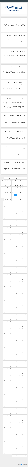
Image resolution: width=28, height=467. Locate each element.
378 (7, 281)
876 (25, 429)
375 (16, 281)
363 (4, 277)
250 (7, 244)
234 (7, 239)
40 (2, 185)
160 (13, 218)
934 (19, 446)
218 (7, 234)
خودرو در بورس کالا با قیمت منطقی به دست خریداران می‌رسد (14, 115)
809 (10, 408)
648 (13, 361)
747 (4, 389)
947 (4, 448)
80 (2, 194)
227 (4, 237)
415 (16, 293)
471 (16, 310)
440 (13, 300)
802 (7, 406)
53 (20, 190)
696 (13, 375)
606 (19, 350)
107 (4, 201)
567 (16, 338)
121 (10, 206)
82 (22, 197)
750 (19, 392)
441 (10, 300)
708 (25, 380)
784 (13, 401)
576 (13, 340)
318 (19, 265)
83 (20, 197)
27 (10, 183)
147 (4, 213)
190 (19, 227)
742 (19, 389)
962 (7, 453)
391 (16, 286)
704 (13, 378)
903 (16, 436)
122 (7, 206)
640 (13, 359)
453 (22, 305)
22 (22, 183)
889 (10, 432)
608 (13, 350)
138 (7, 211)
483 (4, 312)
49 (5, 187)
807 (16, 408)
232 (13, 239)
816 (13, 411)
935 (16, 446)
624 (13, 354)
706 (7, 378)
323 (4, 265)
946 (7, 448)
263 (16, 248)
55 (15, 190)
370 (7, 279)
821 (22, 413)
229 (22, 239)
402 (7, 288)
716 (25, 382)
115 (4, 204)
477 (22, 312)
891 (4, 432)
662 (19, 366)
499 (4, 317)
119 (16, 206)
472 (13, 310)
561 (10, 335)
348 (25, 274)
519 (16, 324)
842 (7, 418)
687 (16, 373)
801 (10, 406)
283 (4, 253)
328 (13, 267)
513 (10, 321)
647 (16, 361)
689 (10, 373)
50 (2, 187)
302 (19, 260)
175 (16, 223)
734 (19, 387)
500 (25, 319)
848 (13, 420)
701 (22, 378)
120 (13, 206)
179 (4, 223)
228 (25, 239)
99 (5, 199)
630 (19, 357)
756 (25, 394)
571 (4, 338)
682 (7, 371)
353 (10, 274)
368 (13, 279)
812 (25, 411)
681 (10, 371)
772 (25, 399)
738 (7, 387)
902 (19, 436)
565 (22, 338)
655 (16, 364)
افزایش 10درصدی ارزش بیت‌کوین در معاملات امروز (15, 51)
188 (25, 227)
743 (16, 389)
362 (7, 277)
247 (16, 244)
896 (13, 434)
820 (25, 413)
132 (25, 211)
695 (16, 375)
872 (13, 427)
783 (16, 401)
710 (19, 380)
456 (13, 305)
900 (25, 436)
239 (16, 241)
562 (7, 335)
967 (16, 455)
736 (13, 387)
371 (4, 279)
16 (12, 180)
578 (7, 340)
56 (12, 190)
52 (22, 190)
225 (10, 237)
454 (19, 305)
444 (25, 303)
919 (16, 441)
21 (25, 183)
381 (22, 284)
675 (4, 368)
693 (22, 375)
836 (25, 418)
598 (19, 347)
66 (12, 192)
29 (5, 183)
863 (16, 425)
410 (7, 291)
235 (4, 239)
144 (13, 213)
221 (22, 237)
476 (25, 312)
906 (7, 436)
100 (25, 201)
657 (10, 364)
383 (16, 284)
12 (22, 180)
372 (25, 281)
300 (25, 260)
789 (22, 404)
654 (19, 364)
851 (4, 420)
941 (22, 448)
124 (25, 209)
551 (16, 333)
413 (22, 293)
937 (10, 446)
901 (22, 436)
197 (22, 230)
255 (16, 246)
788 (25, 404)
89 (5, 197)
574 (19, 340)
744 (13, 389)
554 (7, 333)
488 (13, 314)
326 (19, 267)
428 (25, 298)
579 (4, 340)
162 (7, 218)
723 (4, 382)
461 (22, 307)
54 (17, 190)
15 (15, 180)
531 (4, 326)
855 (16, 422)
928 (13, 444)
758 (19, 394)
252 (25, 246)
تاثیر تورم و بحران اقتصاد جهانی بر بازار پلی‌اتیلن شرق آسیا (14, 98)
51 (25, 190)
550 (19, 333)
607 (16, 350)
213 (22, 234)
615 (16, 352)
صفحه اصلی (22, 15)
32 (22, 185)
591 (16, 345)
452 (25, 305)
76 (12, 194)
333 (22, 270)
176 (13, 223)
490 (7, 314)
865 (10, 425)
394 (7, 286)
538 (7, 328)
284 (25, 256)
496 (13, 317)
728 (13, 385)
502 (19, 319)
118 (19, 206)
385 (10, 284)
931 (4, 444)
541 (22, 331)
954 (7, 451)
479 (16, 312)
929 (10, 444)
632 (13, 357)
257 (10, 246)
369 (10, 279)
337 (10, 270)
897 (10, 434)
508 (25, 321)
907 (4, 436)
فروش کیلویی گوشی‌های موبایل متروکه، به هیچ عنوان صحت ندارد (14, 163)
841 (10, 418)
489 (10, 314)
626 (7, 354)
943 (16, 448)
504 (13, 319)
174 (19, 223)
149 (22, 216)
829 (22, 415)
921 (10, 441)
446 (19, 303)
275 (4, 251)
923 (4, 441)
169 (10, 220)
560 (13, 335)
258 (7, 246)
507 (4, 319)
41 (25, 187)
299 (4, 258)
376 (13, 281)
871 (16, 427)
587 (4, 342)
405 (22, 291)
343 (16, 272)
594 (7, 345)
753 (10, 392)
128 (13, 209)
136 (13, 211)
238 (19, 241)
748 (25, 392)
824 (13, 413)
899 (4, 434)
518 (19, 324)
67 (10, 192)
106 (7, 201)
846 (19, 420)
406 (19, 291)
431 (16, 298)
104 (13, 201)
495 (16, 317)
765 (22, 397)
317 (22, 265)
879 (16, 429)
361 (10, 277)
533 (22, 328)
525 (22, 326)
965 (22, 455)
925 (22, 444)
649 (10, 361)
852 (25, 422)
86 (12, 197)
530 (7, 326)
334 (19, 270)
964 (25, 455)
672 (13, 368)
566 (19, 338)
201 (10, 230)
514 (7, 321)
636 (25, 359)
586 (7, 342)
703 (16, 378)
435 (4, 298)
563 (4, 335)
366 (19, 279)
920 (13, 441)
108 (25, 204)
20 (2, 180)
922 (7, 441)
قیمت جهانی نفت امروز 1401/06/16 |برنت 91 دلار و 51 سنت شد (14, 147)
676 (25, 371)
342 (19, 272)
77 (10, 194)
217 (10, 234)
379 (4, 281)
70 (2, 192)
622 (19, 354)
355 (4, 274)
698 (7, 375)
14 (17, 180)
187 (4, 225)
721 (10, 382)
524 (25, 326)
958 (19, 453)
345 (10, 272)
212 (25, 234)
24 (17, 183)
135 (16, 211)
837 (22, 418)
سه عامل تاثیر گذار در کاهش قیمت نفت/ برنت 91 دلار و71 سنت (14, 132)
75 (15, 194)
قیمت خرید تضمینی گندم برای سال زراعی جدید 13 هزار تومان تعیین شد (14, 83)
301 (22, 260)
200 (13, 230)
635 (4, 357)
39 (5, 185)
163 (4, 218)
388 (25, 286)
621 (22, 354)
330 (7, 267)
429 (22, 298)
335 (16, 270)
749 (22, 392)
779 (4, 399)
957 (22, 453)
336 (13, 270)
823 (16, 413)
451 (4, 303)
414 (19, 293)
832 (13, 415)
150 (19, 216)
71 (25, 194)
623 (16, 354)
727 (16, 385)
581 (22, 342)
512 (13, 321)
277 (22, 253)
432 (13, 298)
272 (13, 251)
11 (25, 180)
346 (7, 272)
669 (22, 368)
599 (16, 347)
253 (22, 246)
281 (10, 253)
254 (19, 246)
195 (4, 227)
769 (10, 397)
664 (13, 366)
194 (7, 227)
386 (7, 284)
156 (25, 218)
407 (16, 291)
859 (4, 422)
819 (4, 411)
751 (16, 392)
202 (7, 230)
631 (16, 357)
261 (22, 248)
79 (5, 194)
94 (17, 199)
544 (13, 331)
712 (13, 380)
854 (19, 422)
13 (20, 180)
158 (19, 218)
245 (22, 244)
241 (10, 241)
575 (16, 340)
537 (10, 328)
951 (16, 451)
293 (22, 258)
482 (7, 312)
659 (4, 364)
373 (22, 281)
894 (19, 434)
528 (13, 326)
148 (25, 216)
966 (19, 455)
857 (10, 422)
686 (19, 373)
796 (25, 406)
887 (16, 432)
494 (19, 317)
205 (22, 232)
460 (25, 307)
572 (25, 340)
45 (15, 187)
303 (16, 260)
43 (20, 187)
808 (13, 408)
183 (16, 225)
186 (7, 225)
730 (7, 385)
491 (4, 314)
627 (4, 354)
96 (12, 199)
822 (19, 413)
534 (19, 328)
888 (13, 432)
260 (25, 248)
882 (7, 429)
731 (4, 385)
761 (10, 394)
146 (7, 213)
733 (22, 387)
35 (15, 185)
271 (16, 251)
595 (4, 345)
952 (13, 451)
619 (4, 352)
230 (19, 239)
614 (19, 352)
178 (7, 223)
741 (22, 389)
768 (13, 397)
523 (4, 324)
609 (10, 350)
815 (16, 411)
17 (10, 180)
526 (19, 326)
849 (10, 420)
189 (22, 227)
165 (22, 220)
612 (25, 352)
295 (16, 258)
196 (25, 230)
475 (4, 310)
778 (7, 399)
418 (7, 293)
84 (17, 197)
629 (22, 357)
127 (16, 209)
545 (10, 331)
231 (16, 239)
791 (16, 404)
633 (10, 357)
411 (4, 291)
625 (10, 354)
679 (16, 371)
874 (7, 427)
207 (16, 232)
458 (7, 305)
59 (5, 190)
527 (16, 326)
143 (16, 213)
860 (25, 425)
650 (7, 361)
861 (22, 425)
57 (10, 190)
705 (10, 378)
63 (20, 192)
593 (10, 345)
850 (7, 420)
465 (10, 307)
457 (10, 305)
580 (25, 342)
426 (7, 295)
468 (25, 310)
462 (19, 307)
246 (19, 244)
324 (25, 267)
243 (4, 241)
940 (25, 448)
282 (7, 253)
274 (7, 251)
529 (10, 326)
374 (19, 281)
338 (7, 270)
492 (25, 317)
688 (13, 373)
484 (25, 314)
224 (13, 237)
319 (16, 265)
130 (7, 209)
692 (25, 375)
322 (7, 265)
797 (22, 406)
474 (7, 310)
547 (4, 331)
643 (4, 359)
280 (13, 253)
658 (7, 364)
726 (19, 385)
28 (7, 183)
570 (7, 338)
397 (22, 288)
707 (4, 378)
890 (7, 432)
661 (22, 366)
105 (10, 201)
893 (22, 434)
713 (10, 380)
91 (25, 199)
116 (25, 206)
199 (16, 230)
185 (10, 225)
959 (16, 453)
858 (7, 422)
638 (19, 359)
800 (13, 406)
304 (13, 260)
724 (25, 385)
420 (25, 295)
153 (10, 216)
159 (16, 218)
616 (13, 352)
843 (4, 418)
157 (22, 218)
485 (22, 314)
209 (10, 232)
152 (13, 216)
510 (19, 321)
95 (15, 199)
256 (13, 246)
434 (7, 298)
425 (10, 295)
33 (20, 185)
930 (7, 444)
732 (25, 387)
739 (4, 387)
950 (19, 451)
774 (19, 399)
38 (7, 185)
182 (19, 225)
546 (7, 331)
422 (19, 295)
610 (7, 350)
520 (13, 324)
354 (7, 274)
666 (7, 366)
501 (22, 319)
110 (19, 204)
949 (22, 451)
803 (4, 406)
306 (7, 260)
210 (7, 232)
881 (10, 429)
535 (16, 328)
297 (10, 258)
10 (4, 178)
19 (5, 180)
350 (19, 274)
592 (13, 345)
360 (13, 277)
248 (13, 244)
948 (25, 451)
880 (13, 429)
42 (22, 187)
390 (19, 286)
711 (16, 380)
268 (25, 251)
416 (13, 293)
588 (25, 345)
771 (4, 397)
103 (16, 201)
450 (7, 303)
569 (10, 338)
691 (4, 373)
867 (4, 425)
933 (22, 446)
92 (22, 199)
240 (13, 241)
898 (7, 434)
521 (10, 324)
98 (7, 199)
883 (4, 429)
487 (16, 314)
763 (4, 394)
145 (10, 213)
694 (19, 375)
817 (10, 411)
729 (10, 385)
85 (15, 197)
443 (4, 300)
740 (25, 389)
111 (16, 204)
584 (13, 342)
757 (22, 394)
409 (10, 291)
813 (22, 411)
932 (25, 446)
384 (13, 284)
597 (22, 347)
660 (25, 366)
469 (22, 310)
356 (25, 277)
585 (10, 342)
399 (16, 288)
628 (25, 357)
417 (10, 293)
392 (13, 286)
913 (10, 439)
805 (22, 408)
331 (4, 267)
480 (13, 312)
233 (10, 239)
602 (7, 347)
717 (22, 382)
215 (16, 234)
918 (19, 441)
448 (13, 303)
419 (4, 293)
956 (25, 453)
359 (16, 277)
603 (4, 347)
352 (13, 274)
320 (13, 265)
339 (4, 270)
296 (13, 258)
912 (13, 439)
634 (7, 357)
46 (12, 187)
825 (10, 413)
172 (25, 223)
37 (10, 185)
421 (22, 295)
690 (7, 373)
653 (22, 364)
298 (7, 258)
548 (25, 333)
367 (16, 279)
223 (16, 237)
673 (10, 368)
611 (4, 350)
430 (19, 298)
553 (10, 333)
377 (10, 281)
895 (16, 434)
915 (4, 439)
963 (4, 453)
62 (22, 192)
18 (7, 180)
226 (7, 237)
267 (4, 248)
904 (13, 436)
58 (7, 190)
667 (4, 366)
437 (22, 300)
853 (22, 422)
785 (10, 401)
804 (25, 408)
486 (19, 314)
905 (10, 436)
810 (7, 408)
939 (4, 446)
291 (4, 256)
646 (19, 361)
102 (19, 201)
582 (19, 342)
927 (16, 444)
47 (10, 187)
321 (10, 265)
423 (16, 295)
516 (25, 324)
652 (25, 364)
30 (2, 183)
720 (13, 382)
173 (22, 223)
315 (4, 263)
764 (25, 397)
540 (25, 331)
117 (22, 206)
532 (25, 328)
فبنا (21, 464)
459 (4, 305)
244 (25, 244)
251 (4, 244)
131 (4, 209)
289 (10, 256)
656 (13, 364)
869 (22, 427)
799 (16, 406)
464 (13, 307)
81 (25, 197)
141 (22, 213)
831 (16, 415)
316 (25, 265)
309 (22, 263)
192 (13, 227)
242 (7, 241)
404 (25, 291)
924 (25, 444)
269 (22, 251)
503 (16, 319)
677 (22, 371)
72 (22, 194)
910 (19, 439)
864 (13, 425)
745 (10, 389)
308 (25, 263)
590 (19, 345)
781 (22, 401)
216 (13, 234)
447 (16, 303)
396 (25, 288)
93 (20, 199)
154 (7, 216)
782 (19, 401)
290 (7, 256)
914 (7, 439)
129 (10, 209)
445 (22, 303)
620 (25, 354)
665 (10, 366)
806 (19, 408)
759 (16, 394)
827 (4, 413)
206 (19, 232)
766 (19, 397)
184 (13, 225)
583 (16, 342)
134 (19, 211)
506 (7, 319)
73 (20, 194)
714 (7, 380)
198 (19, 230)
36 (12, 185)
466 (7, 307)
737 (10, 387)
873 (10, 427)
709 (22, 380)
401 (10, 288)
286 (19, 256)
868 (25, 427)
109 (22, 204)
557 (22, 335)
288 (13, 256)
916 (25, 441)
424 (13, 295)
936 (13, 446)
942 (19, 448)
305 (10, 260)
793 (10, 404)
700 (25, 378)
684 (25, 373)
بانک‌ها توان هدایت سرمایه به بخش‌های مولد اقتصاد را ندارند (14, 67)
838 (19, 418)
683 (4, 371)
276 (25, 253)
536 (13, 328)
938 (7, 446)
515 (4, 321)
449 (10, 303)
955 (4, 451)
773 (22, 399)
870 (19, 427)
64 (17, 192)
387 (4, 284)
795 (4, 404)
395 (4, 286)
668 (25, 368)
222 (19, 237)
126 (19, 209)
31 (25, 185)
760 (13, 394)
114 (7, 204)
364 (25, 279)
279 (16, 253)
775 (16, 399)
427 (4, 295)
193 (10, 227)
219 (4, 234)
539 (4, 328)
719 (16, 382)
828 (25, 415)
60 (2, 190)
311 (16, 263)
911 (16, 439)
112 (13, 204)
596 (25, 347)
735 (16, 387)
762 (7, 394)
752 (13, 392)
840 (13, 418)
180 (25, 225)
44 (17, 187)
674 (7, 368)
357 (22, 277)
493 (22, 317)
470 (19, 310)
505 (10, 319)
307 (4, 260)
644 (25, 361)
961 (10, 453)
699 (4, 375)
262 (19, 248)
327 (16, 267)
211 (4, 232)
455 (16, 305)
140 (25, 213)
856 (13, 422)
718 (19, 382)
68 (7, 192)
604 (25, 350)
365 (22, 279)
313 (10, 263)
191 (16, 227)
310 (19, 263)
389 (22, 286)
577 (10, 340)
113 (10, 204)
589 (22, 345)
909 (22, 439)
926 (19, 444)
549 (22, 333)
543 (16, 331)
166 (19, 220)
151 (16, 216)
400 (13, 288)
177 (10, 223)
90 (2, 197)
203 (4, 230)
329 (10, 267)
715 (4, 380)
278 (19, 253)
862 (19, 425)
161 (10, 218)
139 (4, 211)
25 (15, 183)
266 (7, 248)
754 (7, 392)
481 (10, 312)
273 (10, 251)
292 (25, 258)
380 (25, 284)
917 (22, 441)
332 (25, 270)
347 (4, 272)
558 (19, 335)
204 (25, 232)
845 (22, 420)
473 (10, 310)
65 (15, 192)
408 (13, 291)
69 (5, 192)
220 (25, 237)
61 (25, 192)
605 (22, 350)
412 (25, 293)
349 (22, 274)
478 (19, 312)
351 (16, 274)
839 (16, 418)
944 (13, 448)
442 (7, 300)
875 (4, 427)
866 (7, 425)
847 (16, 420)
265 (10, 248)
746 (7, 389)
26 (12, 183)
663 (16, 366)
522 (7, 324)
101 (22, 201)
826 (7, 413)
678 (19, 371)
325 (22, 267)
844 (25, 420)
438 (19, 300)
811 (4, 408)
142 (19, 213)
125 (22, 209)
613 (22, 352)
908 (25, 439)
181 (22, 225)
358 (19, 277)
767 (16, 397)
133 (22, 211)
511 (16, 321)
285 (22, 256)
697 (10, 375)
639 (16, 359)
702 (19, 378)
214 (19, 234)
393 (10, 286)
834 (7, 415)
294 (19, 258)
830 (19, 415)
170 (7, 220)
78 (7, 194)
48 (7, 187)
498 (7, 317)
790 (19, 404)
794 (7, 404)
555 (4, 333)
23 (20, 183)
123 (4, 206)
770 (7, 397)
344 (13, 272)
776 (13, 399)
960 (13, 453)
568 (13, 338)
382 (19, 284)
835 (4, 415)
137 (10, 211)
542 (19, 331)
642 (7, 359)
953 (10, 451)
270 (19, 251)
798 (19, 406)
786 (7, 401)
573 (22, 340)
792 (13, 404)
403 (4, 288)
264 (13, 248)
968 (13, 455)
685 (22, 373)
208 (13, 232)
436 (25, 300)
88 (7, 197)
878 (19, 429)
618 (7, 352)
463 (16, 307)
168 (13, 220)
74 (17, 194)
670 (19, 368)
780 (25, 401)
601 (10, 347)
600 (13, 347)
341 (22, 272)
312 (13, 263)
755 (4, 392)
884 (25, 432)
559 (16, 335)
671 (16, 368)
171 (4, 220)
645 (22, 361)
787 (4, 401)
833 (10, 415)
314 (7, 263)
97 (10, 199)
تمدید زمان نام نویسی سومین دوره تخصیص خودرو (16, 20)
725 (22, 385)
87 (10, 197)
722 (7, 382)
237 (22, 241)
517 (22, 324)
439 (16, 300)
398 (19, 288)
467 (4, 307)
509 (22, 321)
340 (25, 272)
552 (13, 333)
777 (10, 399)
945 (10, 448)
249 (10, 244)
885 (22, 432)
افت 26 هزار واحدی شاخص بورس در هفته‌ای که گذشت (15, 35)
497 (10, 317)
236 (25, 241)
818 (7, 411)
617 (10, 352)
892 (25, 434)
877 (22, 429)
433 (10, 298)
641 (10, 359)
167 (16, 220)
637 (22, 359)
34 (17, 185)
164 (25, 220)
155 (4, 216)
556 (25, 335)
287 (16, 256)
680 (13, 371)
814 (19, 411)
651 (4, 361)
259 (4, 246)
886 (19, 432)
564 (25, 338)
